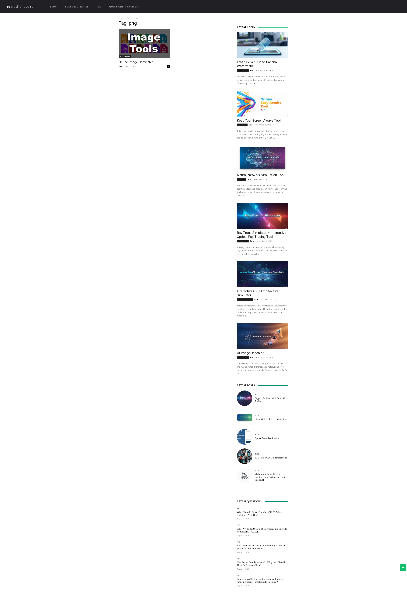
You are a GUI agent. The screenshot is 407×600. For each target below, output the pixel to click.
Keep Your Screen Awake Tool (259, 120)
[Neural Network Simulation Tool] (262, 158)
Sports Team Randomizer (267, 438)
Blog (257, 415)
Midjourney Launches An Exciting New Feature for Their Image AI (270, 477)
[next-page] (244, 489)
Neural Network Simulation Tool (261, 175)
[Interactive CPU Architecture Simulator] (262, 274)
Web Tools (242, 125)
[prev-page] (239, 489)
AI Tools (241, 179)
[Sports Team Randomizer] (244, 436)
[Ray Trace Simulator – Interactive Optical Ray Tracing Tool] (262, 216)
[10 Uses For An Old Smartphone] (244, 456)
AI (256, 395)
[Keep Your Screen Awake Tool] (262, 104)
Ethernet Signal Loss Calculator (270, 419)
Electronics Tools (245, 299)
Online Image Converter (136, 62)
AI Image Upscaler (250, 353)
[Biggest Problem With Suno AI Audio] (244, 398)
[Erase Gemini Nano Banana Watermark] (262, 45)
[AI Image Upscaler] (262, 336)
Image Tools (125, 57)
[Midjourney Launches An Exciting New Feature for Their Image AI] (244, 475)
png (238, 508)
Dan (120, 66)
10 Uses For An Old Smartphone (271, 457)
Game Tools (243, 241)
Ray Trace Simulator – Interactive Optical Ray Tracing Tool (261, 235)
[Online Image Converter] (144, 43)
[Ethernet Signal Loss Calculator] (244, 417)
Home (121, 18)
